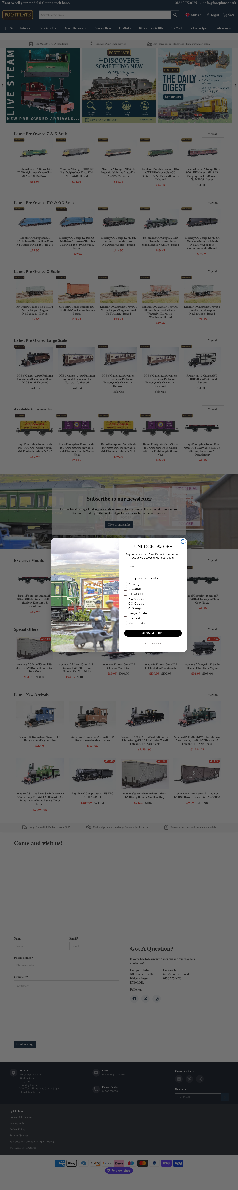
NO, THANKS (153, 643)
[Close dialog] (183, 541)
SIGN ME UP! (153, 633)
